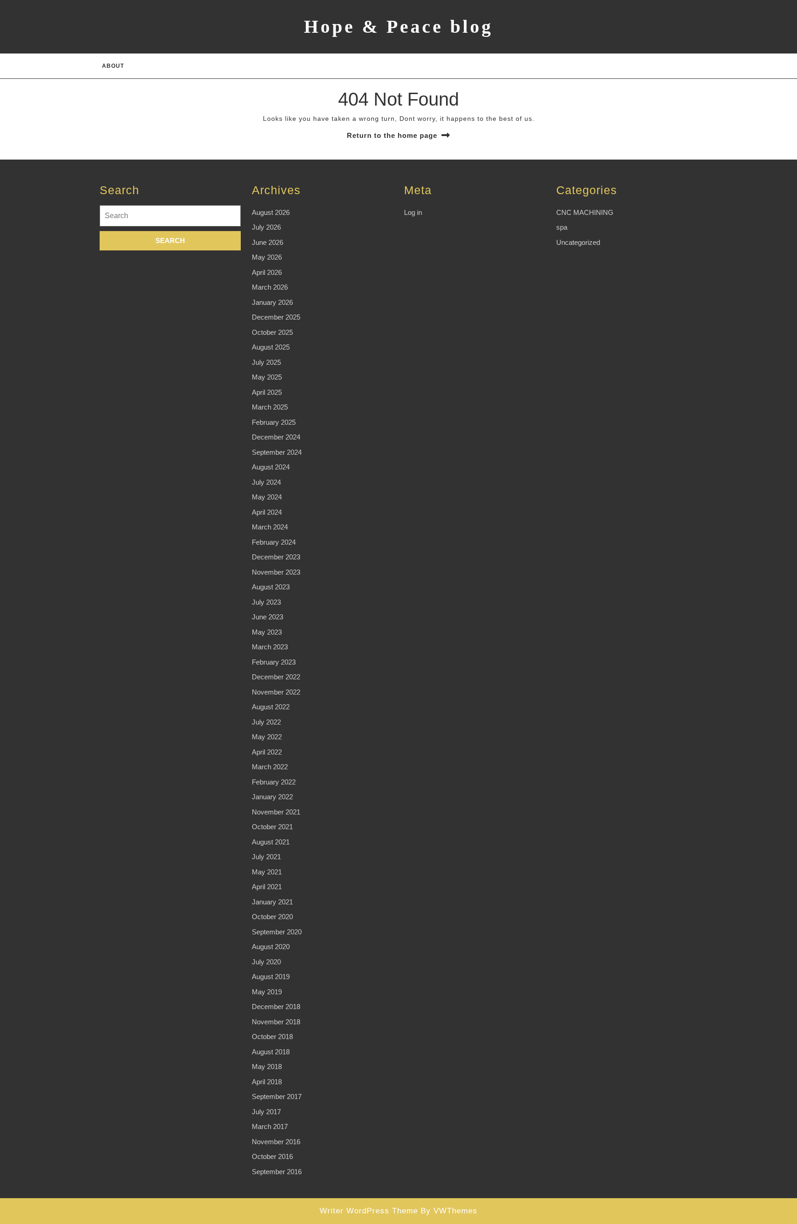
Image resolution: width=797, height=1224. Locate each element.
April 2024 (267, 512)
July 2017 (266, 1112)
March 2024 (270, 527)
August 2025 (271, 347)
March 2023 (270, 647)
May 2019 (267, 992)
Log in (413, 212)
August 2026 (271, 212)
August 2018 (271, 1052)
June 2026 (267, 242)
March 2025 (270, 407)
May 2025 (267, 377)
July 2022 (266, 722)
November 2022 (276, 692)
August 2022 (271, 707)
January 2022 (272, 797)
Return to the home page (392, 135)
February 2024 (274, 542)
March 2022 (270, 767)
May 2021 (267, 872)
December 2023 (276, 557)
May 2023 (267, 632)
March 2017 (270, 1126)
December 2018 (276, 1006)
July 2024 (266, 482)
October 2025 (272, 332)
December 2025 (276, 317)
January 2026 (272, 302)
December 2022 (276, 677)
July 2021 (266, 857)
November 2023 (276, 572)
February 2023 (274, 662)
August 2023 (271, 587)
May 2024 (267, 497)
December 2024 (276, 437)
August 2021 (271, 842)
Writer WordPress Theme (369, 1210)
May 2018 (267, 1066)
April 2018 (267, 1082)
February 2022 (274, 782)
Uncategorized (578, 242)
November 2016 (276, 1142)
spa (561, 227)
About (113, 66)
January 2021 (272, 902)
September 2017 (277, 1096)
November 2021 (276, 812)
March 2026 (270, 287)
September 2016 (277, 1172)
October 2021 (272, 827)
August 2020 (271, 947)
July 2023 (266, 602)
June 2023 (267, 617)
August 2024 (271, 467)
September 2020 (277, 932)
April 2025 (267, 392)
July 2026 (266, 227)
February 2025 (274, 422)
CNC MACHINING (584, 212)
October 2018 (272, 1036)
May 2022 (267, 737)
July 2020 (266, 962)
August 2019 (271, 976)
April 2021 (267, 887)
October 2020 (272, 917)
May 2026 (267, 257)
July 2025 (266, 362)
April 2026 (267, 272)
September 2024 (277, 452)
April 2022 (267, 752)
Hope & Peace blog (398, 26)
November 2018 (276, 1022)
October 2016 (272, 1156)
